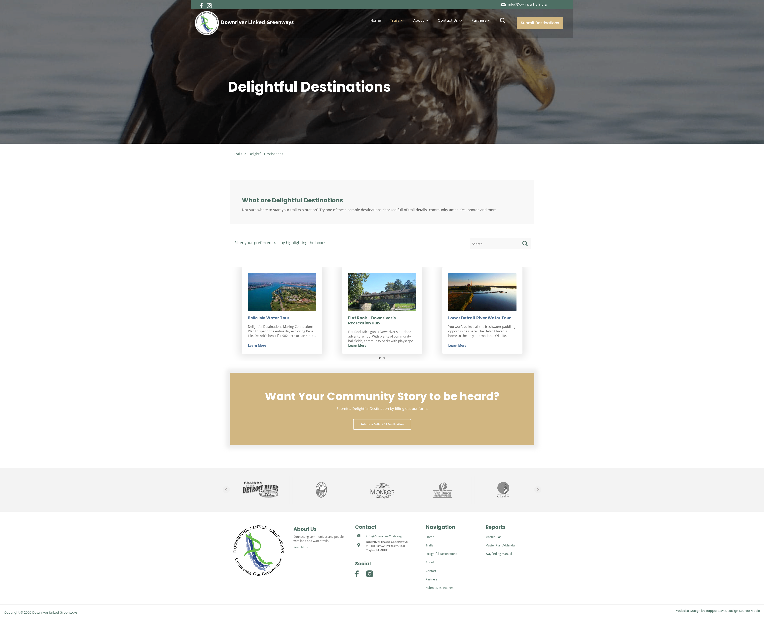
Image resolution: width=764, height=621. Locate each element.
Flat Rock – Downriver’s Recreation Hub (271, 320)
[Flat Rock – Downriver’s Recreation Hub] (282, 292)
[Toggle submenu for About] (426, 20)
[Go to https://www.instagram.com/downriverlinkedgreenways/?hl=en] (369, 573)
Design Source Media (744, 610)
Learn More (257, 345)
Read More (300, 547)
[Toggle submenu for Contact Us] (460, 20)
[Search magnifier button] (502, 20)
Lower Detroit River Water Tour (379, 318)
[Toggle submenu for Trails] (402, 20)
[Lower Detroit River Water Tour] (382, 292)
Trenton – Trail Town (469, 318)
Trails (238, 154)
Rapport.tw (715, 610)
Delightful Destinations (266, 154)
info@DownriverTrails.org (384, 536)
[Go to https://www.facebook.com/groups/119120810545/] (356, 573)
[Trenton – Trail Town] (482, 292)
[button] (201, 5)
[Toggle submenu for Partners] (489, 20)
